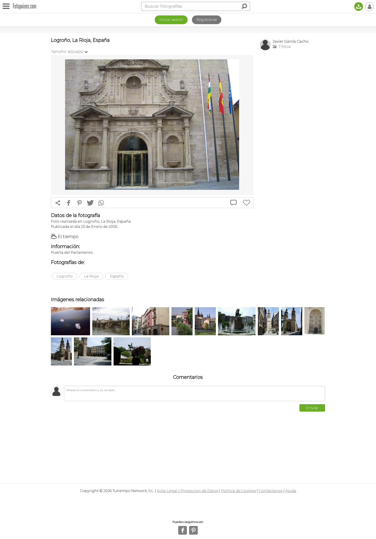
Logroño (65, 276)
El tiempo (65, 236)
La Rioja (91, 276)
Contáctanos (270, 491)
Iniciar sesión (171, 20)
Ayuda (290, 491)
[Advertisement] (292, 122)
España (117, 276)
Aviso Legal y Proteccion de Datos (187, 491)
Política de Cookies (238, 491)
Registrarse (206, 20)
